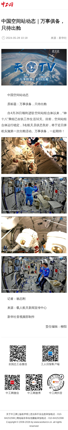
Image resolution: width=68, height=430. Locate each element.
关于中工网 (12, 414)
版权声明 (23, 414)
